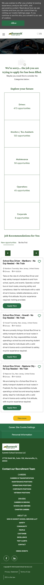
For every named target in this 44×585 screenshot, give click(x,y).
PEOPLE (22, 530)
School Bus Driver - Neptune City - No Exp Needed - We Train (19, 367)
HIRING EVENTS (22, 551)
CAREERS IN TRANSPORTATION (22, 478)
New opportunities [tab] (8, 242)
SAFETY (22, 523)
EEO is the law (10, 577)
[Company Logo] (15, 33)
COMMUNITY (22, 526)
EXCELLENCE (22, 537)
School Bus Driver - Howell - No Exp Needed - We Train (18, 316)
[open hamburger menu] (3, 34)
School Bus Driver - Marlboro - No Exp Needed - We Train (19, 262)
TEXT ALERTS (22, 541)
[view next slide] (36, 253)
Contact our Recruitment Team (18, 469)
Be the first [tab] (23, 242)
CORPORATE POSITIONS (22, 489)
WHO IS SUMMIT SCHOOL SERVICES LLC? (22, 519)
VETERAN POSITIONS (22, 493)
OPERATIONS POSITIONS (22, 485)
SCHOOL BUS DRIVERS (22, 506)
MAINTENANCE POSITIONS (22, 482)
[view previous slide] (7, 253)
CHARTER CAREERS (22, 509)
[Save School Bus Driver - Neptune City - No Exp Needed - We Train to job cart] (39, 367)
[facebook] (6, 558)
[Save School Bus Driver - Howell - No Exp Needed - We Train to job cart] (39, 316)
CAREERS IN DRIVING (22, 502)
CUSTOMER (22, 533)
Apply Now (12, 306)
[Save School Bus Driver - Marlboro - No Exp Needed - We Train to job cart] (39, 261)
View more (22, 418)
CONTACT (22, 544)
